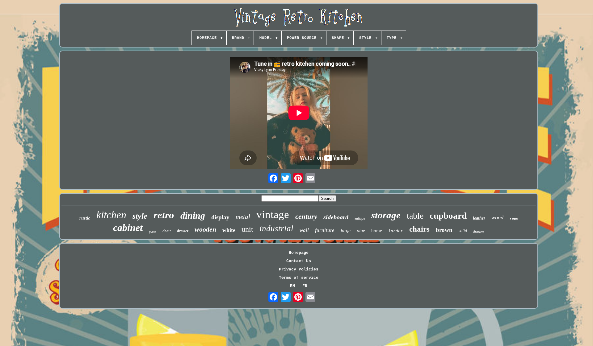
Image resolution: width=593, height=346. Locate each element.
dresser (182, 231)
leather (479, 218)
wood (497, 217)
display (220, 217)
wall (304, 230)
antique (360, 218)
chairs (419, 229)
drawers (478, 231)
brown (444, 230)
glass (152, 231)
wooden (205, 229)
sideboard (335, 217)
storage (386, 215)
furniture (324, 230)
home (376, 230)
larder (395, 231)
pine (361, 230)
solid (463, 231)
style (139, 216)
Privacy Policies (298, 269)
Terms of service (298, 277)
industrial (276, 228)
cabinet (128, 227)
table (415, 215)
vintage (272, 214)
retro (164, 214)
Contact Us (298, 261)
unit (247, 229)
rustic (84, 218)
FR (304, 286)
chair (166, 231)
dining (192, 215)
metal (243, 216)
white (228, 230)
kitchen (111, 214)
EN (292, 286)
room (514, 219)
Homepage (299, 252)
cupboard (448, 215)
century (306, 216)
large (346, 230)
